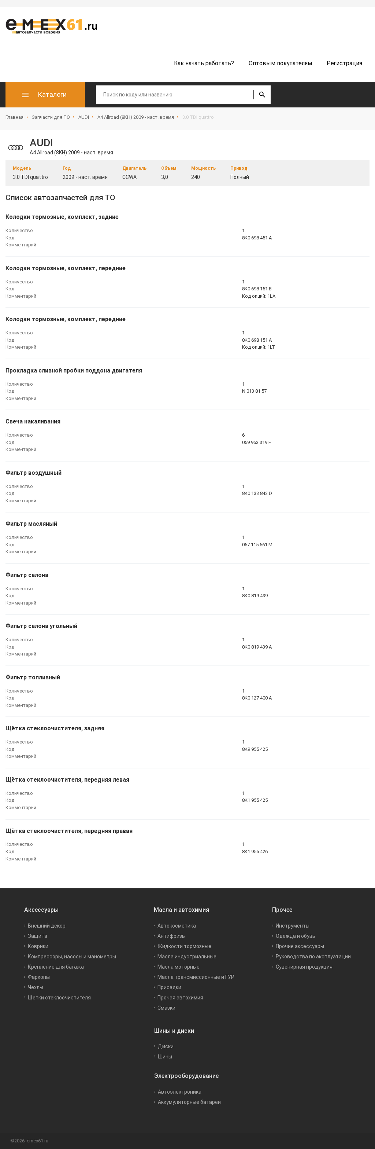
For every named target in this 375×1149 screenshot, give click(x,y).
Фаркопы (39, 977)
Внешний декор (47, 926)
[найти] (262, 94)
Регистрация (344, 63)
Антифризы (171, 936)
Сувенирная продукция (304, 967)
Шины (165, 1057)
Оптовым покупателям (280, 63)
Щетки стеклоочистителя (59, 998)
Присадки (169, 987)
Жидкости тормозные (184, 946)
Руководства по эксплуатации (313, 956)
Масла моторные (178, 967)
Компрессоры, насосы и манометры (72, 956)
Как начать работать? (204, 63)
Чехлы (35, 987)
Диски (166, 1046)
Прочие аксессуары (300, 946)
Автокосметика (176, 926)
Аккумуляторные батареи (189, 1102)
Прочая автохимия (180, 998)
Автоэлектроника (179, 1092)
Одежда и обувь (295, 936)
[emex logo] (54, 26)
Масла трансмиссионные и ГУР (195, 977)
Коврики (38, 946)
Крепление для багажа (56, 967)
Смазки (166, 1008)
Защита (37, 936)
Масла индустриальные (186, 956)
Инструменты (292, 926)
